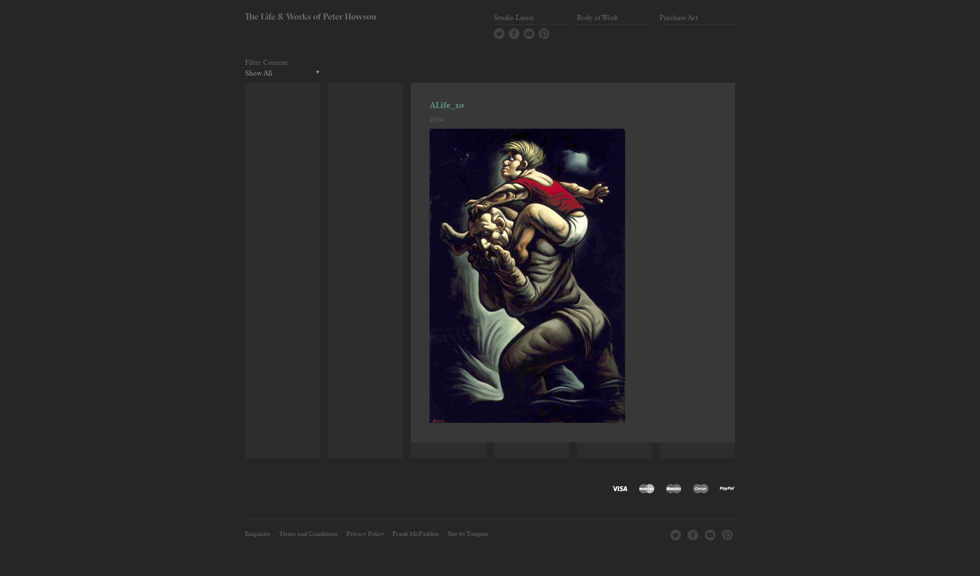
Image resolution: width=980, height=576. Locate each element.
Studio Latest (514, 18)
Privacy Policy (365, 534)
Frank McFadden (415, 534)
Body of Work (597, 18)
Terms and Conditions (308, 534)
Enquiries (257, 534)
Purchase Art (679, 18)
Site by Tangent (468, 534)
